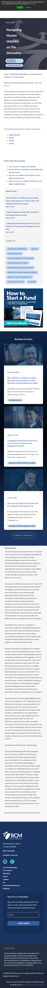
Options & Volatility (14, 65)
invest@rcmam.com (10, 855)
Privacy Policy (28, 985)
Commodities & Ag (15, 253)
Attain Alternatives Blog (18, 74)
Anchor (11, 143)
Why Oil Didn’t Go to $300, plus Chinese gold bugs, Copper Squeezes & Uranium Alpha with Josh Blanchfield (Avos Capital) (22, 201)
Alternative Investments (11, 60)
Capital (11, 172)
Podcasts (31, 282)
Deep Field (38, 169)
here (38, 813)
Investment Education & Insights (20, 268)
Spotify (11, 138)
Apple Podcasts (14, 135)
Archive (34, 249)
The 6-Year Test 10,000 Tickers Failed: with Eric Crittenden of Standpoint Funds (22, 504)
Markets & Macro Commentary (20, 277)
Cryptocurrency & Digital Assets (20, 258)
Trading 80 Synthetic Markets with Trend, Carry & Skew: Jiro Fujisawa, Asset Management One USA (23, 226)
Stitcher (12, 141)
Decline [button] (28, 7)
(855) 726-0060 (8, 851)
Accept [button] (20, 7)
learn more (32, 4)
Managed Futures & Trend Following (22, 272)
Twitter (23, 167)
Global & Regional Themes (18, 263)
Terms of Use (39, 985)
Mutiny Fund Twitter (26, 175)
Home (6, 74)
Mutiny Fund (13, 178)
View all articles (23, 535)
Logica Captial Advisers (17, 184)
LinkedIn (32, 167)
